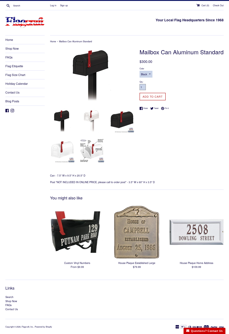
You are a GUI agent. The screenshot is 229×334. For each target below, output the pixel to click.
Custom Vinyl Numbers (77, 263)
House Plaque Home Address (196, 263)
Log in (53, 5)
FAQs (9, 57)
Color (142, 68)
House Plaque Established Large (136, 263)
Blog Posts (12, 101)
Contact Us (12, 92)
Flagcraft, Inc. (28, 326)
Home (9, 40)
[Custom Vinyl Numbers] (77, 232)
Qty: (141, 81)
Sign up (64, 5)
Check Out (218, 5)
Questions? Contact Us (206, 330)
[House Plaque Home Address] (196, 232)
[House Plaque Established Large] (137, 232)
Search (9, 297)
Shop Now (12, 48)
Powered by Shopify (43, 326)
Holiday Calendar (16, 84)
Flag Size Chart (15, 75)
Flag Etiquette (14, 66)
